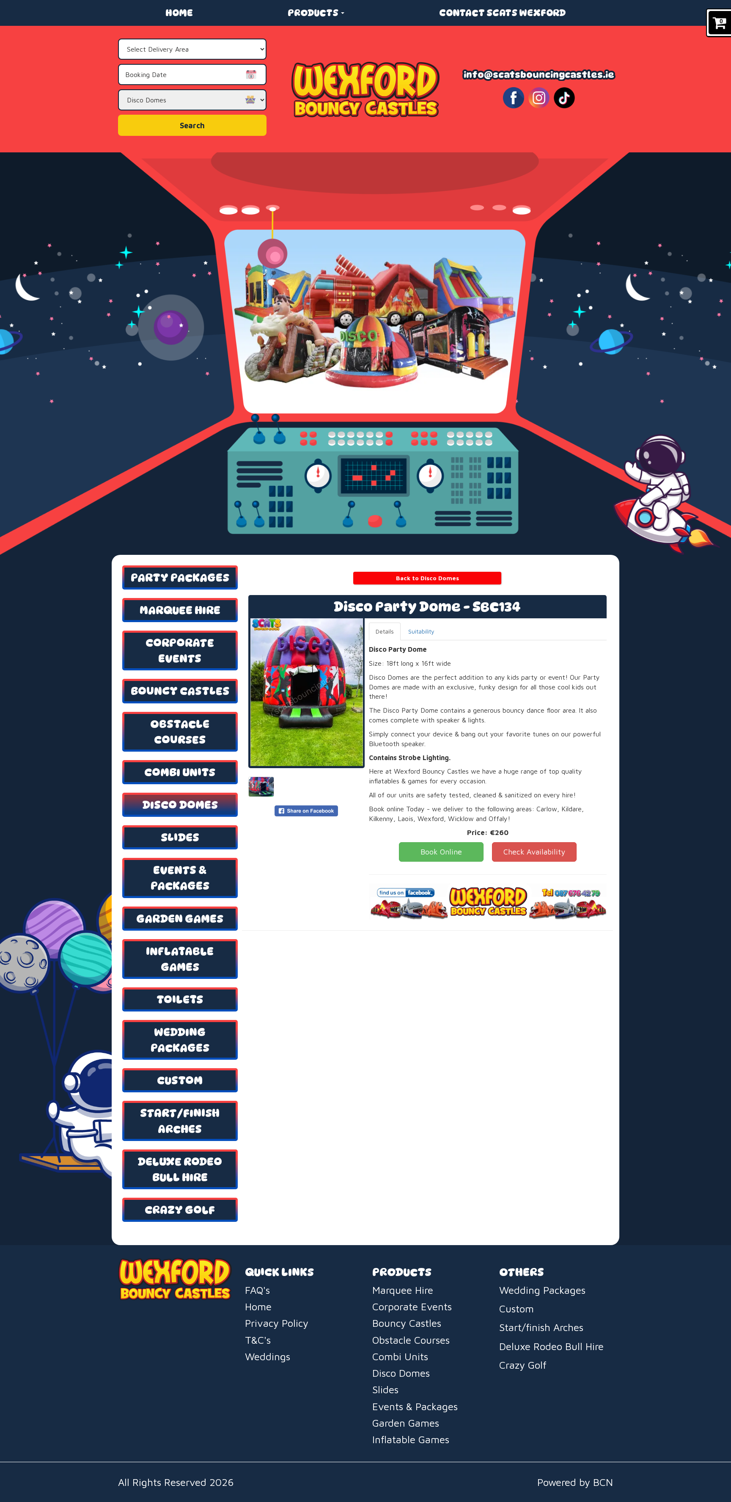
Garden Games (179, 918)
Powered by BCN (575, 1482)
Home (179, 12)
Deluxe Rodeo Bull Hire (179, 1169)
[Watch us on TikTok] (564, 97)
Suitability (421, 631)
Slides (180, 837)
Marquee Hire (180, 610)
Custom (180, 1080)
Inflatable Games (180, 959)
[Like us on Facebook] (513, 97)
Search (192, 125)
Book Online (441, 851)
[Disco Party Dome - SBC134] (306, 692)
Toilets (180, 999)
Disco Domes (180, 804)
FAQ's (257, 1290)
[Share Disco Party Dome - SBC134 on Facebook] (306, 810)
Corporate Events (180, 650)
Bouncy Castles (180, 690)
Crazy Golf (180, 1209)
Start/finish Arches (180, 1120)
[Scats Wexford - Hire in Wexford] (365, 89)
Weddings (267, 1356)
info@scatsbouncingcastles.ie (539, 74)
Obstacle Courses (179, 731)
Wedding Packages (180, 1039)
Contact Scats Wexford (502, 12)
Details (385, 631)
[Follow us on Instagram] (539, 97)
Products (314, 12)
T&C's (258, 1340)
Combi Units (179, 772)
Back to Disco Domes (427, 578)
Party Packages (180, 577)
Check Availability (534, 851)
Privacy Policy (276, 1323)
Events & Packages (180, 877)
